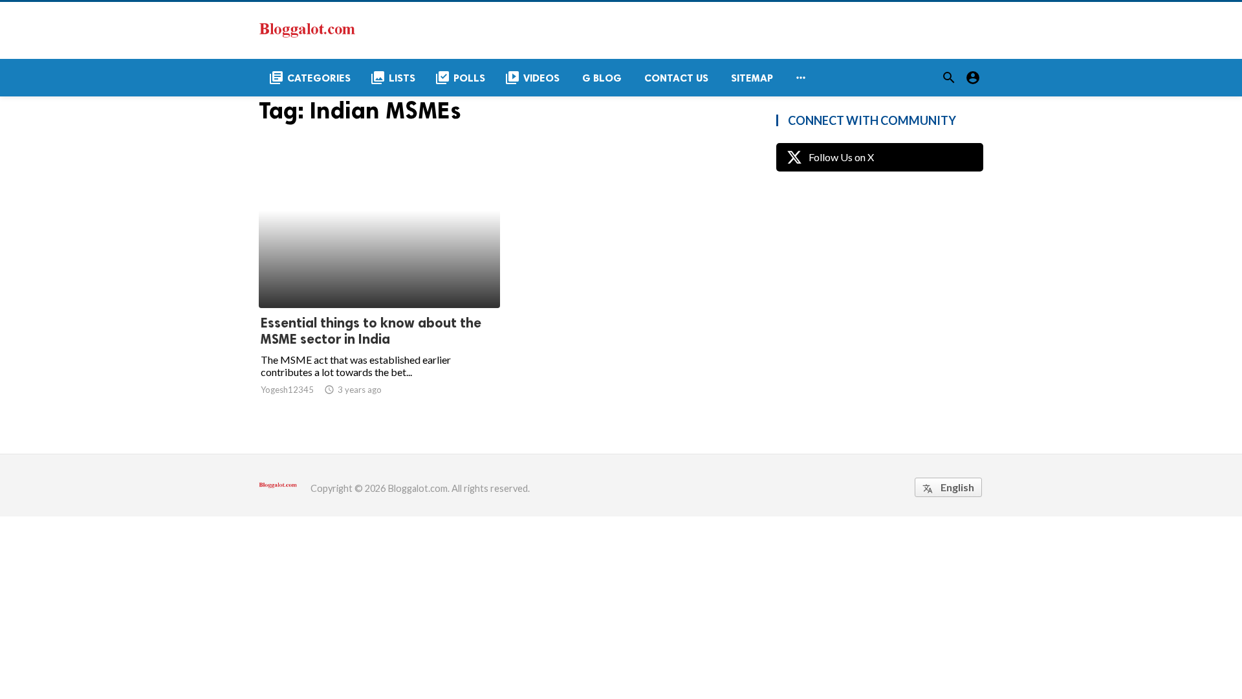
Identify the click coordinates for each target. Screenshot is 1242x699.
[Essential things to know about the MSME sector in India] (379, 274)
